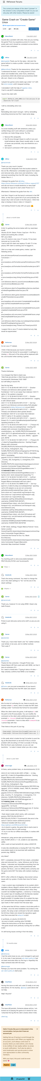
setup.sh (21, 915)
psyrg (7, 950)
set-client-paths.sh (28, 958)
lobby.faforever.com (18, 407)
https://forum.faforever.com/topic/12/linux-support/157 (20, 183)
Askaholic (8, 575)
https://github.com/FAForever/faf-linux (14, 825)
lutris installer (8, 84)
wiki (30, 191)
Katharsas (8, 342)
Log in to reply (34, 29)
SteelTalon (8, 982)
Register (6, 1065)
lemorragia (8, 765)
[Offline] (3, 36)
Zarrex (7, 224)
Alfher (7, 57)
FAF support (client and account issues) (15, 25)
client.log (4, 1016)
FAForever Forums (14, 2)
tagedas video (27, 88)
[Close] (37, 1029)
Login (13, 1065)
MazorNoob (9, 36)
